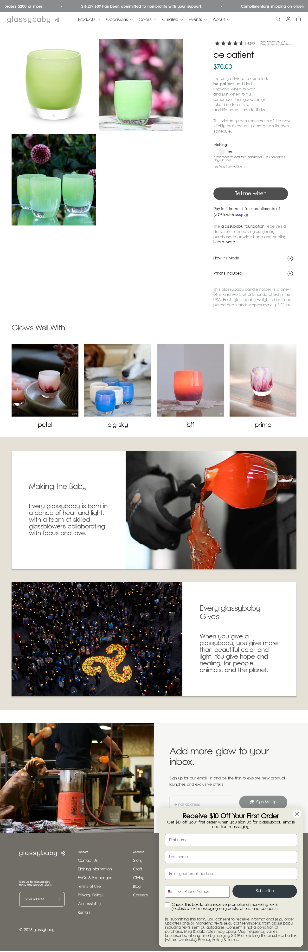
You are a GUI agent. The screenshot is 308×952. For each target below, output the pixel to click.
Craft (137, 869)
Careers (140, 895)
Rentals (84, 912)
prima (263, 425)
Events (195, 20)
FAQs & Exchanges (95, 878)
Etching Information (95, 869)
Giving (138, 878)
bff (190, 425)
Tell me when (250, 193)
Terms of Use (89, 886)
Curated (170, 20)
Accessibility (89, 904)
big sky (118, 425)
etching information (228, 166)
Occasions (117, 20)
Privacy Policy (90, 895)
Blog (137, 886)
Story (137, 860)
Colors (145, 20)
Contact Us (88, 860)
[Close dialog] (297, 814)
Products (87, 20)
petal (45, 425)
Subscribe (265, 891)
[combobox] (173, 891)
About (219, 20)
